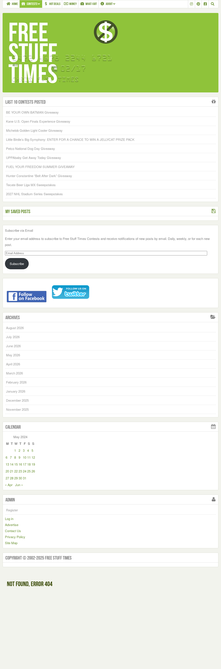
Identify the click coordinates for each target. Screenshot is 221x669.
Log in (9, 518)
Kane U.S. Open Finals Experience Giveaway (38, 121)
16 (20, 464)
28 (11, 478)
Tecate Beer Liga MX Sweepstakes (31, 184)
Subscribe (17, 263)
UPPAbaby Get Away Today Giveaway (33, 157)
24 (24, 471)
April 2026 (13, 364)
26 (33, 471)
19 (33, 464)
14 (11, 464)
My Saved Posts (17, 211)
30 (20, 478)
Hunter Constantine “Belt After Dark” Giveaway (39, 175)
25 (29, 471)
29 (16, 478)
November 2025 (17, 409)
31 (24, 478)
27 (7, 478)
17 (24, 464)
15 (16, 464)
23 (20, 471)
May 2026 (13, 355)
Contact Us (13, 530)
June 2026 (13, 346)
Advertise (11, 524)
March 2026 (14, 373)
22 (16, 471)
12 (33, 457)
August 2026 (15, 327)
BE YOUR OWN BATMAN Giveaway (32, 112)
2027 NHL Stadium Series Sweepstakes (34, 194)
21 (11, 471)
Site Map (11, 543)
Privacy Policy (15, 536)
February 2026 (16, 382)
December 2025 (17, 400)
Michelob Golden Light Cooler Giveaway (34, 130)
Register (12, 510)
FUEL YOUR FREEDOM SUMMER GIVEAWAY (40, 166)
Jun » (19, 484)
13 (7, 464)
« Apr (9, 484)
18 (29, 464)
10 (24, 457)
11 (29, 457)
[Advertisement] (43, 630)
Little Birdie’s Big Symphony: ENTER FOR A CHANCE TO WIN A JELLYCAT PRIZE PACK (70, 139)
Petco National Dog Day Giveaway (30, 148)
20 (7, 471)
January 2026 (15, 391)
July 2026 (13, 336)
